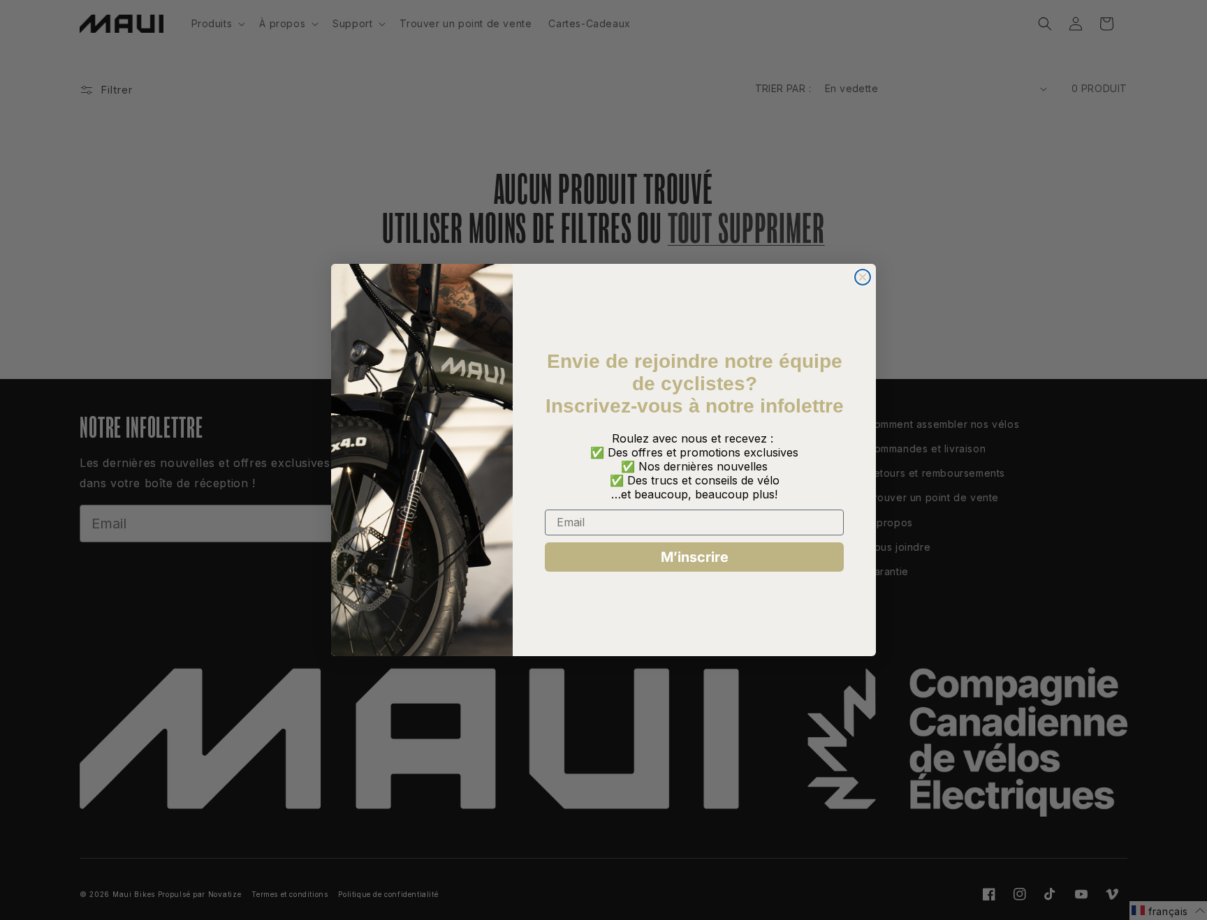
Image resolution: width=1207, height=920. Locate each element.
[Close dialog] (862, 277)
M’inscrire (695, 557)
